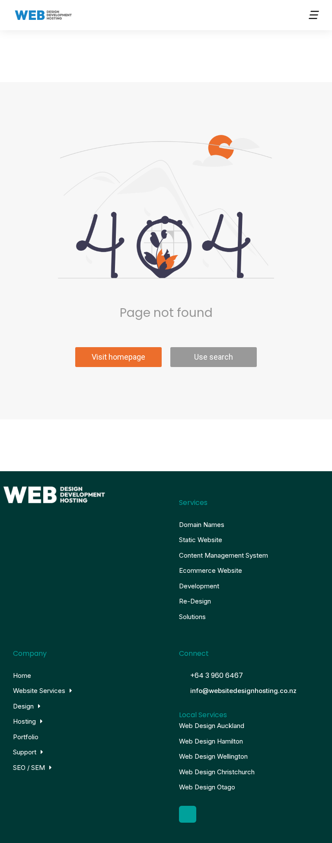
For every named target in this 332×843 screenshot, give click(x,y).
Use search (213, 356)
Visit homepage (118, 356)
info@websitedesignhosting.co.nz (243, 691)
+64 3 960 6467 (216, 675)
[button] (312, 15)
